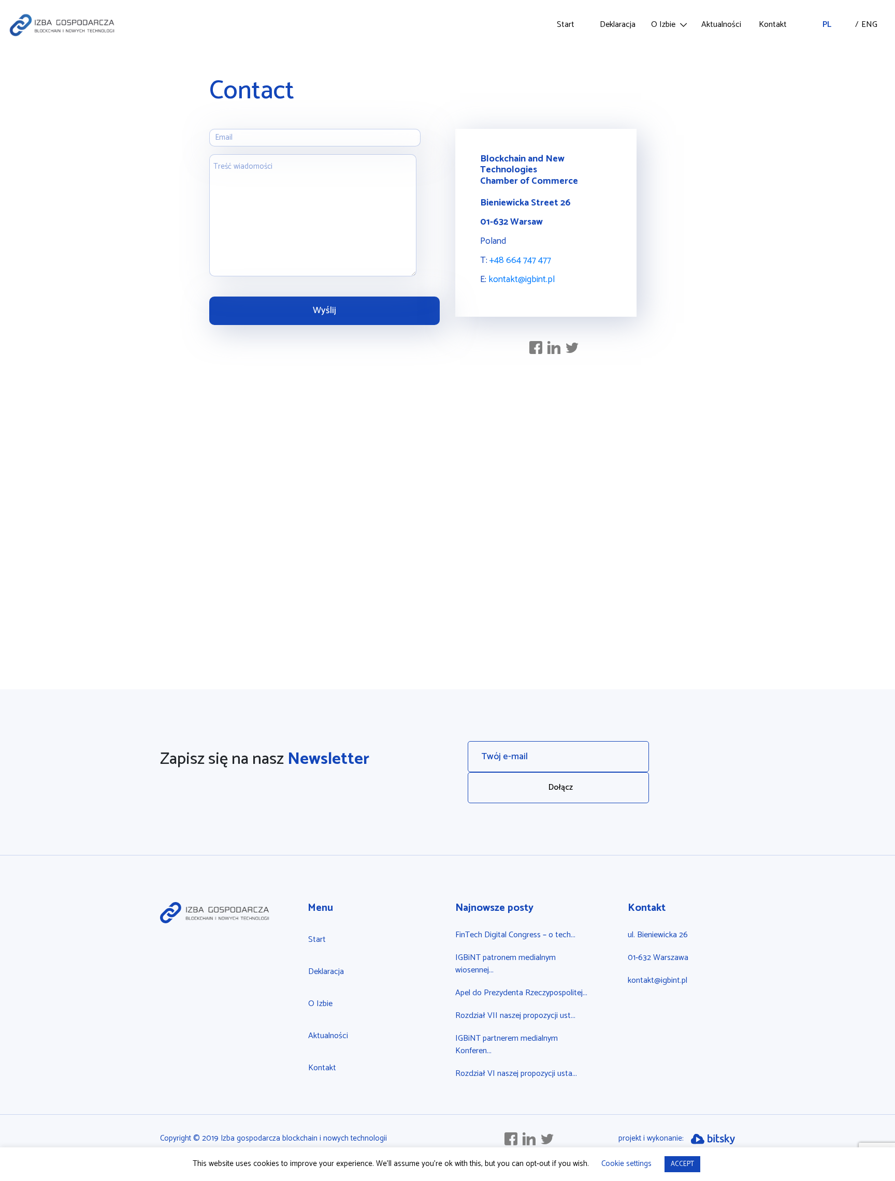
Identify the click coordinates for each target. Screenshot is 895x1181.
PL (826, 25)
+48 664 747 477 (520, 260)
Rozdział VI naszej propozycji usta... (516, 1074)
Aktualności (721, 25)
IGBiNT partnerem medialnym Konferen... (506, 1044)
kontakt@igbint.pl (521, 279)
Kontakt (773, 25)
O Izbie (663, 25)
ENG (855, 25)
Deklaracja (618, 25)
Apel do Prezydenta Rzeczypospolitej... (521, 993)
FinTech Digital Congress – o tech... (515, 935)
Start (565, 25)
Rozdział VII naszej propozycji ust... (515, 1016)
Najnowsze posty (494, 908)
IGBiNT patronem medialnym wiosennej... (505, 964)
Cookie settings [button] (626, 1163)
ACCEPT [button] (682, 1164)
